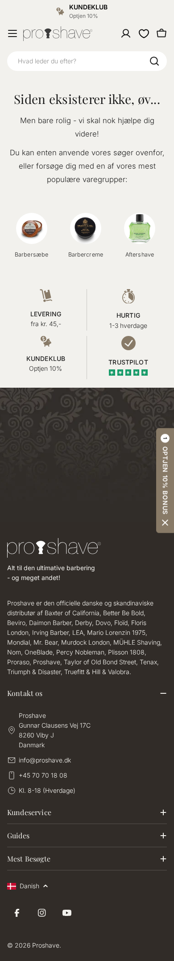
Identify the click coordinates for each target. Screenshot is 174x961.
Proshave (45, 945)
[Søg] (154, 61)
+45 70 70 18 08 (43, 775)
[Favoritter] (143, 33)
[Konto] (125, 33)
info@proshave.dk (45, 760)
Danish (29, 886)
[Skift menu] (12, 33)
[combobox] (87, 61)
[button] (165, 480)
